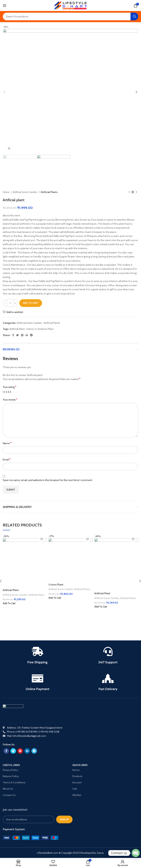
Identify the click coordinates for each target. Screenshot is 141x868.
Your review (10, 399)
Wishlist (76, 795)
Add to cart (30, 302)
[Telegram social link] (31, 335)
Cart (74, 788)
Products (77, 776)
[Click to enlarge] (9, 148)
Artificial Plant (17, 329)
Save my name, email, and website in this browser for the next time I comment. (48, 480)
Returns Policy (11, 776)
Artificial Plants (49, 192)
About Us (8, 788)
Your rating (9, 387)
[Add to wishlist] (41, 539)
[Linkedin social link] (27, 335)
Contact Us (9, 795)
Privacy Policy (10, 770)
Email (7, 459)
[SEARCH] (134, 16)
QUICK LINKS (80, 765)
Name (7, 443)
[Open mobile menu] (4, 5)
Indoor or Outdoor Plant (39, 329)
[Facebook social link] (13, 335)
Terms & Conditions (14, 782)
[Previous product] (129, 192)
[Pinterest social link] (22, 335)
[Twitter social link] (17, 335)
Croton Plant (55, 584)
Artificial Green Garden (25, 192)
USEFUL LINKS (11, 765)
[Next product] (136, 192)
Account (77, 782)
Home (6, 192)
